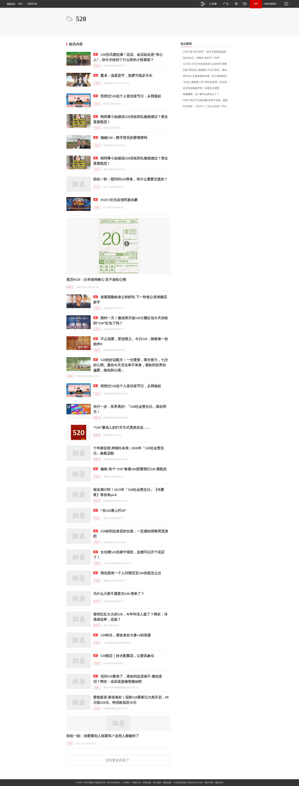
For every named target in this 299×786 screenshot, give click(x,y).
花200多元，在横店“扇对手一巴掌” (201, 58)
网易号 (70, 287)
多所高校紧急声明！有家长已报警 (201, 88)
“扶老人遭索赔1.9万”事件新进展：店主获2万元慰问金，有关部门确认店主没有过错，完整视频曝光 (208, 82)
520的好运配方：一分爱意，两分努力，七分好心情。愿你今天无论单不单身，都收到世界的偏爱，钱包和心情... (130, 365)
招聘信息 (147, 782)
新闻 (97, 187)
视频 (97, 66)
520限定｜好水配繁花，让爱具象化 (127, 656)
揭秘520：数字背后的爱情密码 (124, 137)
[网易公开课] (214, 3)
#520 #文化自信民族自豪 (119, 200)
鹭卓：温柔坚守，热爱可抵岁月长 (126, 75)
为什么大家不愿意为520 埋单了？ (118, 593)
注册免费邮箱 (270, 4)
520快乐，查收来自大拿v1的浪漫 (126, 635)
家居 (97, 708)
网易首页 (11, 4)
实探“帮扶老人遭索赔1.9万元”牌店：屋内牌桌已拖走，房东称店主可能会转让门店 (208, 70)
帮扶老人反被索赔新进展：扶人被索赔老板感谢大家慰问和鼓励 (208, 76)
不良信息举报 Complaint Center (188, 782)
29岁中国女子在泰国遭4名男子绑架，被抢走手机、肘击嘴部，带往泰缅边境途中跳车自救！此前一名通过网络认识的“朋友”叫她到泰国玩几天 (208, 100)
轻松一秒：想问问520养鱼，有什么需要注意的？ (130, 179)
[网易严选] (226, 3)
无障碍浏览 (32, 4)
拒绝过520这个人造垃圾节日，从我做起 (131, 96)
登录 (256, 4)
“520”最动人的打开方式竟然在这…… (121, 427)
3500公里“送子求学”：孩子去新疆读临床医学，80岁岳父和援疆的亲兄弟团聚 (208, 52)
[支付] (236, 3)
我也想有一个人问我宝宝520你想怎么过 (131, 573)
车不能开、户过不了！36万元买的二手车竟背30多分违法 (208, 106)
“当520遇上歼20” (113, 510)
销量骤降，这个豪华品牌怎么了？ (201, 94)
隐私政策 (167, 782)
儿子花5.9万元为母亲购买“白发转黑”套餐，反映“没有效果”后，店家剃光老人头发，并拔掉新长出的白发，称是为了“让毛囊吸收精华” (208, 64)
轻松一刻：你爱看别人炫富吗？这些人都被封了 (102, 736)
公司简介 (126, 782)
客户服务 (157, 782)
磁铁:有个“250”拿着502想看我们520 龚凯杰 (134, 469)
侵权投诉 (219, 782)
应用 (20, 4)
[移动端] (203, 3)
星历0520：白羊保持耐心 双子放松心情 (96, 279)
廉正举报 (209, 782)
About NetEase (113, 782)
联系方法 (137, 782)
